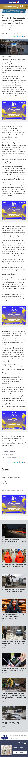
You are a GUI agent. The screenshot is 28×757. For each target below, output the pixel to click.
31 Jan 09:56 (4, 594)
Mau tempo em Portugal (8, 451)
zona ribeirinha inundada (9, 457)
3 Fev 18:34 (4, 726)
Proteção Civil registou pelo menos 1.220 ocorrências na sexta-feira (13, 590)
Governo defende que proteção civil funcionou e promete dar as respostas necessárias (13, 616)
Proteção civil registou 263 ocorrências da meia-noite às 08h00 (14, 540)
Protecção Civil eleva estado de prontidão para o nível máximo (12, 723)
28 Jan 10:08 (4, 673)
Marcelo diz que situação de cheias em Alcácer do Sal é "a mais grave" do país (13, 643)
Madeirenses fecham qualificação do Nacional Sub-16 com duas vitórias (12, 476)
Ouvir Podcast (20, 752)
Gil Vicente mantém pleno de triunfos (12, 490)
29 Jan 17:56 (4, 621)
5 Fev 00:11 (4, 569)
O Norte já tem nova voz (8, 484)
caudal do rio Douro (7, 454)
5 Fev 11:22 (4, 648)
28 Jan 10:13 (4, 701)
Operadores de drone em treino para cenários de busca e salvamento (14, 669)
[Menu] (2, 2)
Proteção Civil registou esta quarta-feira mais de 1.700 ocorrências (14, 565)
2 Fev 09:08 (4, 544)
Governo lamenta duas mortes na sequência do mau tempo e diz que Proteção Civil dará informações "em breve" (14, 696)
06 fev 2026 (13, 33)
